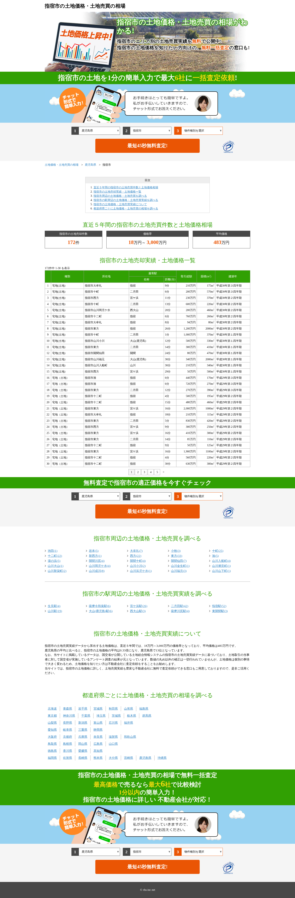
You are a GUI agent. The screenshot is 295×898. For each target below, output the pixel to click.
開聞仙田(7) (179, 560)
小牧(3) (176, 550)
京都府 (67, 736)
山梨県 (52, 722)
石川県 (113, 722)
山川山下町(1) (221, 570)
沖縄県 (162, 757)
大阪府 (52, 736)
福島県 (143, 708)
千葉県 (85, 715)
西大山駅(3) (138, 611)
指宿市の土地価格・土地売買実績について (120, 204)
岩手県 (82, 708)
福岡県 (52, 757)
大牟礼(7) (136, 550)
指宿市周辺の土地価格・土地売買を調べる (120, 195)
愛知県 (52, 729)
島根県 (67, 743)
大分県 (113, 757)
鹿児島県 (145, 757)
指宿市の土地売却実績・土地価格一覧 (117, 191)
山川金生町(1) (180, 565)
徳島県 (52, 750)
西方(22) (135, 555)
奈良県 (98, 736)
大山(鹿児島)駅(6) (101, 611)
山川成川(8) (97, 570)
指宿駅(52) (219, 606)
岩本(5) (94, 550)
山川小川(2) (138, 565)
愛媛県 (82, 750)
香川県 (67, 750)
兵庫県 (82, 736)
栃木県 (131, 715)
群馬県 (146, 715)
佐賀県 (67, 757)
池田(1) (52, 550)
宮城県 (98, 708)
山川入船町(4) (221, 560)
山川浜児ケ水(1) (141, 570)
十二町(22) (55, 555)
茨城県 (116, 715)
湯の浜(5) (54, 560)
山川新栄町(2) (57, 570)
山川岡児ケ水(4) (100, 565)
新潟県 (82, 722)
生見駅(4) (54, 606)
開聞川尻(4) (97, 560)
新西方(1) (95, 555)
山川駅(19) (55, 611)
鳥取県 (52, 743)
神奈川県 (69, 715)
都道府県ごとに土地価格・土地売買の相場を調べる (126, 208)
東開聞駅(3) (220, 611)
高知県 (98, 750)
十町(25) (217, 550)
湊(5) (215, 555)
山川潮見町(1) (221, 565)
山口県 (113, 743)
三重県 (82, 729)
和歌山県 (130, 736)
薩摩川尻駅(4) (180, 611)
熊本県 (98, 757)
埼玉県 (101, 715)
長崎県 (82, 757)
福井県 (128, 722)
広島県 (98, 743)
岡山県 (82, 743)
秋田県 (113, 708)
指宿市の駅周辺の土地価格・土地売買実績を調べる (126, 200)
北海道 (52, 708)
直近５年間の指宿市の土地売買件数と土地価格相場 (126, 187)
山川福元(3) (179, 570)
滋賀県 (113, 736)
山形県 (128, 708)
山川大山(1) (55, 565)
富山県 (98, 722)
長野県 (67, 722)
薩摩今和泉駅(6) (100, 606)
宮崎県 (128, 757)
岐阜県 (67, 729)
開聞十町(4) (138, 560)
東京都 (52, 715)
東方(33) (176, 555)
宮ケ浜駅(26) (138, 606)
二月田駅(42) (179, 606)
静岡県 (98, 729)
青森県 (67, 708)
